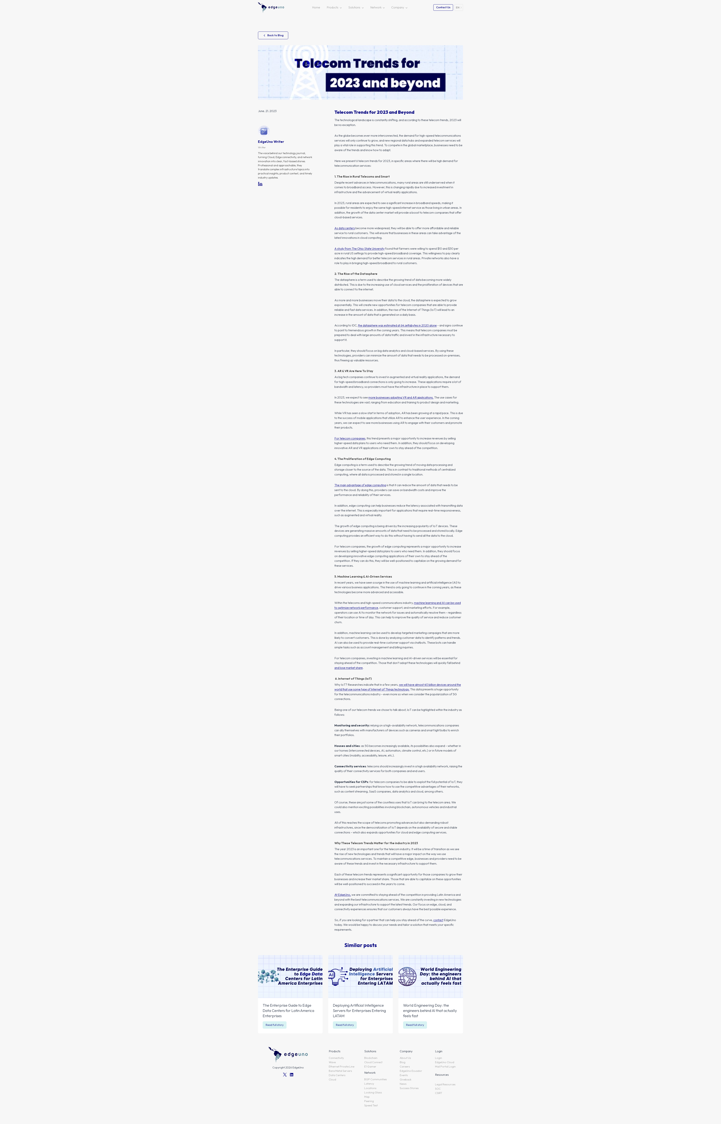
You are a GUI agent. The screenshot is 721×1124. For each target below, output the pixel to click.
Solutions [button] (354, 7)
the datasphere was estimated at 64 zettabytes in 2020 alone (397, 325)
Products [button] (332, 7)
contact (438, 920)
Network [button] (376, 7)
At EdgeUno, (342, 894)
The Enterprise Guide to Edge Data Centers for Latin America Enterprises (288, 1010)
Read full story (276, 1026)
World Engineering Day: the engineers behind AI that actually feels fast (430, 1010)
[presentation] (290, 976)
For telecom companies (349, 438)
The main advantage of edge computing (360, 485)
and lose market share (348, 668)
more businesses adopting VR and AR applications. (401, 397)
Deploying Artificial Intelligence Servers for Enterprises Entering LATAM (359, 1010)
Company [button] (397, 7)
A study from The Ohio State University (359, 248)
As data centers (344, 228)
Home (316, 7)
